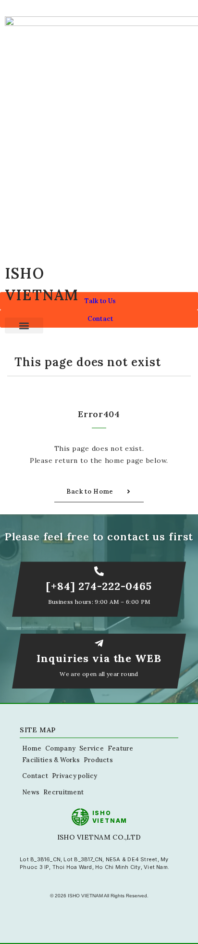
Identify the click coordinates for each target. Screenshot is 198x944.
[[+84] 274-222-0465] (99, 571)
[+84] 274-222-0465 (99, 586)
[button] (24, 325)
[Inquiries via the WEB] (99, 643)
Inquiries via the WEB (99, 658)
